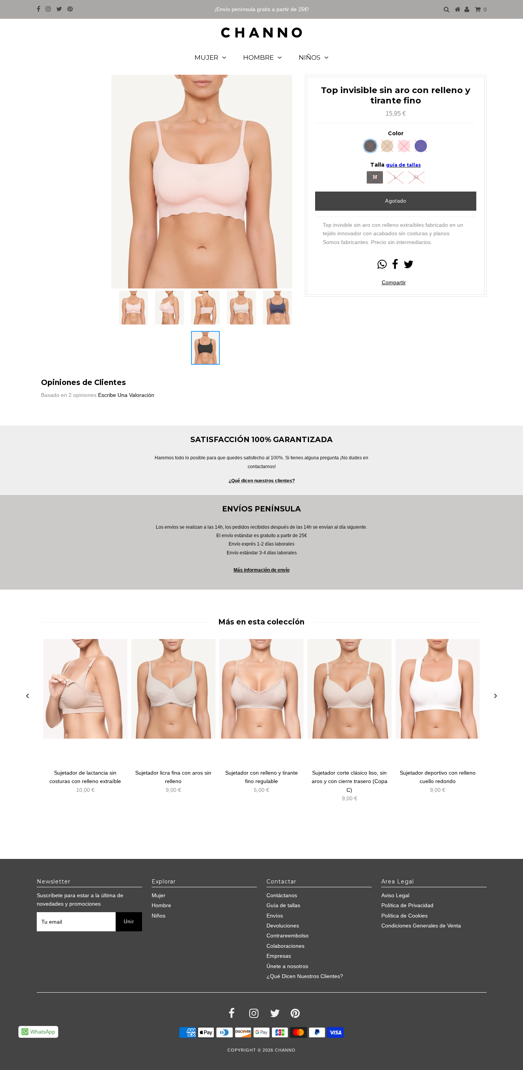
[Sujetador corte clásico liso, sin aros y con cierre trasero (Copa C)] (349, 689)
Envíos (274, 916)
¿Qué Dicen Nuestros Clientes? (304, 976)
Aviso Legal (395, 895)
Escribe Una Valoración (126, 395)
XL (416, 177)
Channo (285, 1050)
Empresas (278, 956)
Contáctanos (281, 895)
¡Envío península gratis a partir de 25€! (261, 9)
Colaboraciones (285, 946)
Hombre (258, 57)
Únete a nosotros (287, 966)
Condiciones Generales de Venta (421, 926)
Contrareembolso (287, 935)
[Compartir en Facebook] (395, 266)
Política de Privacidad (407, 905)
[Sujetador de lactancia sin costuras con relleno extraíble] (85, 689)
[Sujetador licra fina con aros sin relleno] (173, 689)
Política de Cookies (404, 916)
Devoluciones (282, 926)
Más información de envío (261, 570)
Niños (309, 57)
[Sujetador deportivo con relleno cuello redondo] (438, 689)
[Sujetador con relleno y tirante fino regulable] (261, 689)
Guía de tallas (283, 905)
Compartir (394, 282)
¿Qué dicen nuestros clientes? (262, 480)
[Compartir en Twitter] (408, 266)
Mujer (206, 57)
